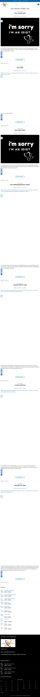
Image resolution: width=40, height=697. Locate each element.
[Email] (20, 55)
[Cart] (38, 4)
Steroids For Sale (20, 485)
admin (25, 16)
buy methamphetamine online (20, 184)
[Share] (20, 57)
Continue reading (20, 59)
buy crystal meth (20, 13)
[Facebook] (20, 52)
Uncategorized (20, 11)
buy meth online (20, 130)
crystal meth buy (20, 385)
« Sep (2, 692)
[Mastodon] (20, 54)
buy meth (20, 67)
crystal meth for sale (20, 285)
